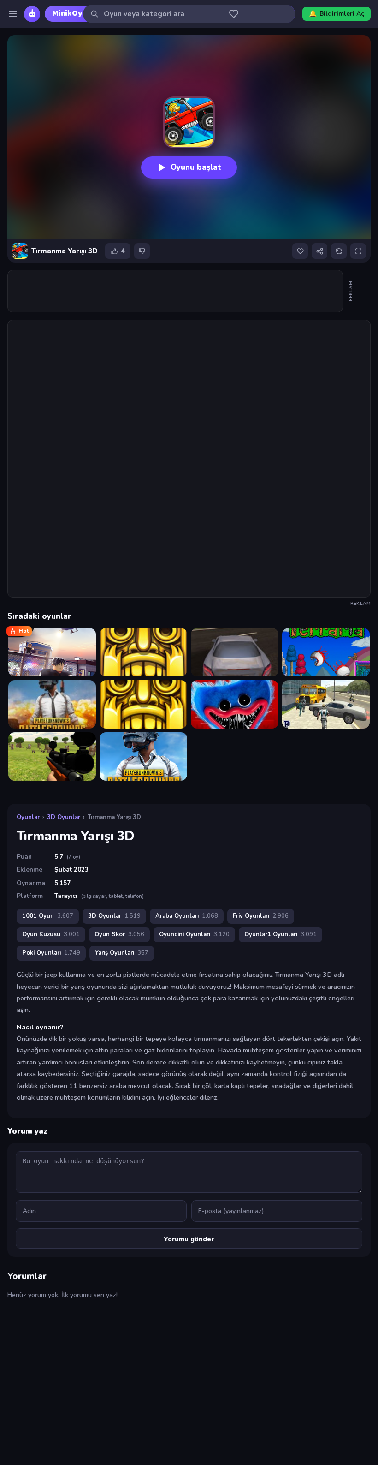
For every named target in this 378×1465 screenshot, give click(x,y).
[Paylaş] (319, 251)
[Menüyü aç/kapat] (13, 14)
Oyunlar (28, 817)
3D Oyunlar (63, 817)
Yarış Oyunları (121, 953)
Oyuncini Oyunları (194, 934)
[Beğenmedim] (142, 251)
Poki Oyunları (51, 953)
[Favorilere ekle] (300, 251)
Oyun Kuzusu (51, 934)
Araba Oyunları (186, 916)
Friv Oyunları (261, 916)
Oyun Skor (119, 934)
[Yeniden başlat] (339, 251)
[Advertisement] (175, 291)
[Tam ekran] (358, 251)
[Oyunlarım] (233, 14)
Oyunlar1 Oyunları (280, 934)
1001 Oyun (47, 916)
